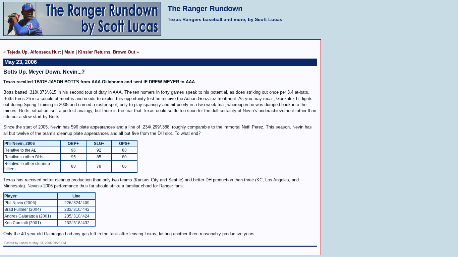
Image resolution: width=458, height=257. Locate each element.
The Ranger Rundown (205, 8)
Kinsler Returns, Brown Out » (108, 52)
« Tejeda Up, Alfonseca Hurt (32, 52)
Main (69, 52)
